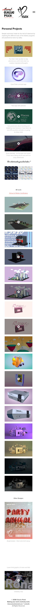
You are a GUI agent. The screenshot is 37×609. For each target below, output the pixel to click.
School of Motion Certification (18, 193)
